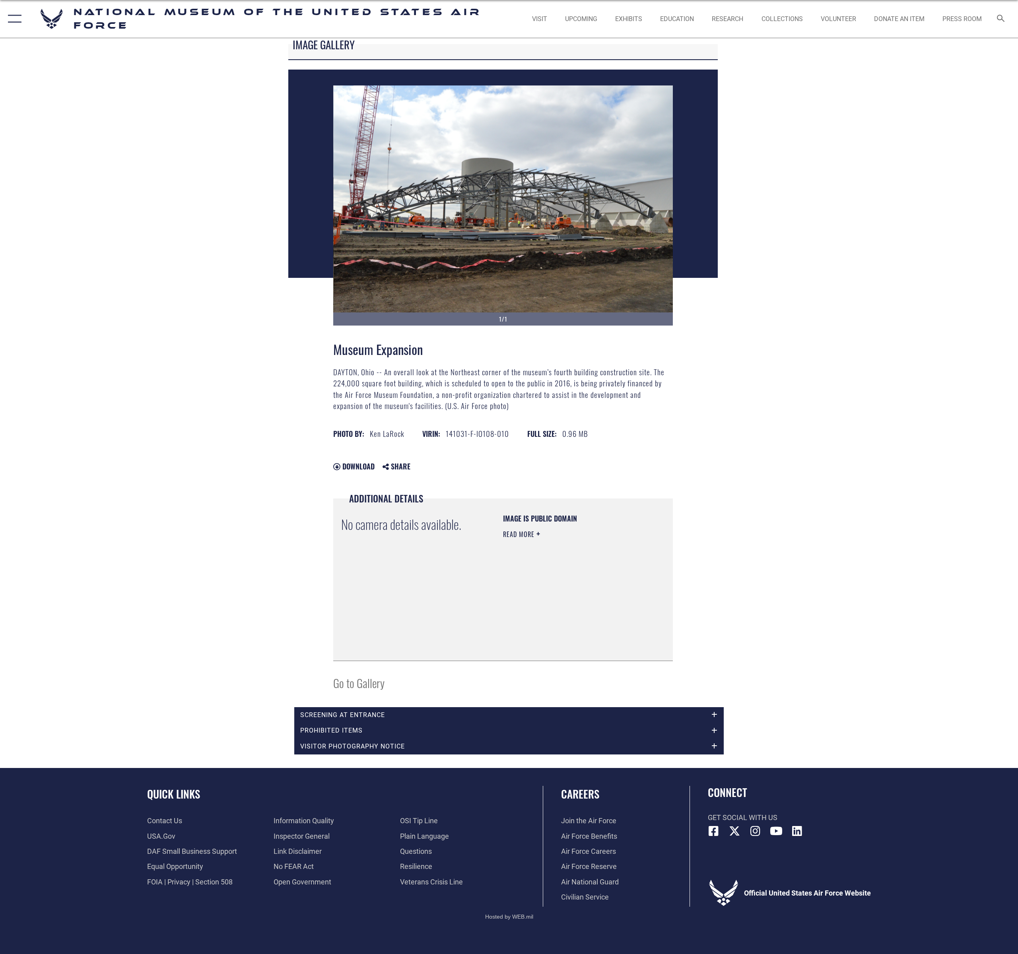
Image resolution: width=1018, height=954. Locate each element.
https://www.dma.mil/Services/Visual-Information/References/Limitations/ (551, 612)
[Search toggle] (1001, 19)
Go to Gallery (359, 682)
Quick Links (173, 794)
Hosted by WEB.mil (509, 916)
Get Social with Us (742, 817)
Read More (519, 534)
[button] (13, 19)
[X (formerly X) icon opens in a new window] (734, 831)
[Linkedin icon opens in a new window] (797, 831)
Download (357, 466)
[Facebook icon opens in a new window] (714, 831)
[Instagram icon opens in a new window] (756, 831)
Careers (580, 794)
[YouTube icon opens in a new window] (776, 831)
